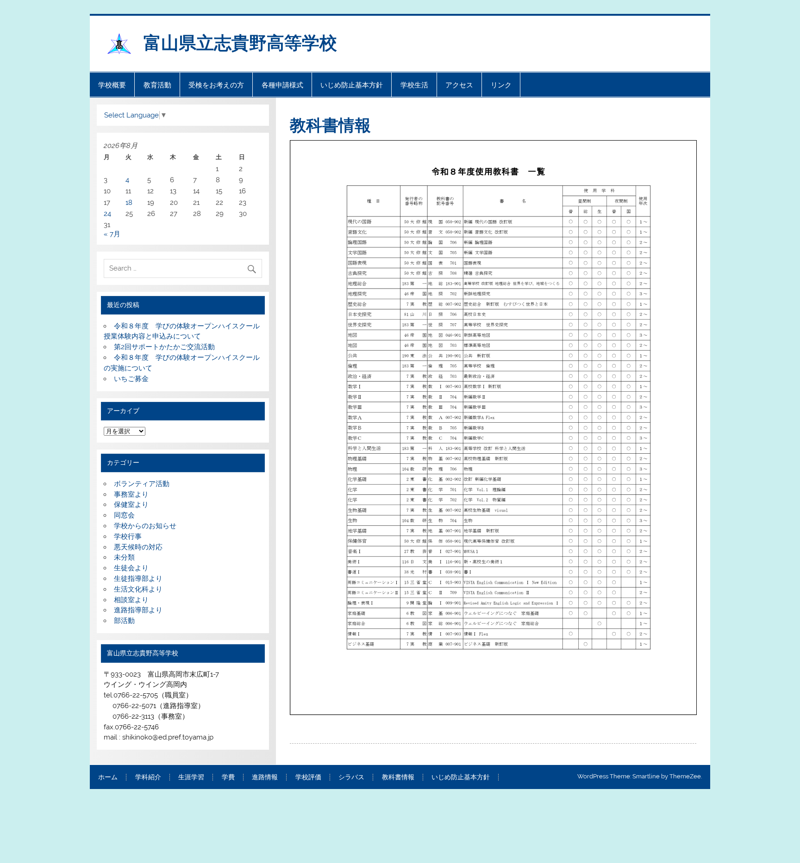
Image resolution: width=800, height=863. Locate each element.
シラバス (351, 777)
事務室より (131, 494)
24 (107, 214)
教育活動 (157, 84)
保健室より (131, 504)
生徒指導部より (138, 578)
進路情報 (265, 777)
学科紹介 (148, 777)
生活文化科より (138, 589)
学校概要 (112, 84)
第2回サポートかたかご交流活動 (164, 347)
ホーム (108, 777)
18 (128, 202)
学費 (228, 777)
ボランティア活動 (141, 484)
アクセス (459, 84)
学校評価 (308, 777)
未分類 (124, 557)
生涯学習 (191, 777)
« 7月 (112, 234)
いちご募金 (131, 379)
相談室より (131, 600)
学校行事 (128, 536)
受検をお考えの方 (216, 84)
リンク (501, 84)
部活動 (124, 620)
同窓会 (124, 515)
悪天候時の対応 (138, 547)
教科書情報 (398, 777)
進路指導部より (138, 610)
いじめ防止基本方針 (351, 84)
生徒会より (131, 568)
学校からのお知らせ (145, 526)
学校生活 (414, 84)
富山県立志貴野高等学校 (249, 42)
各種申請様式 (282, 84)
